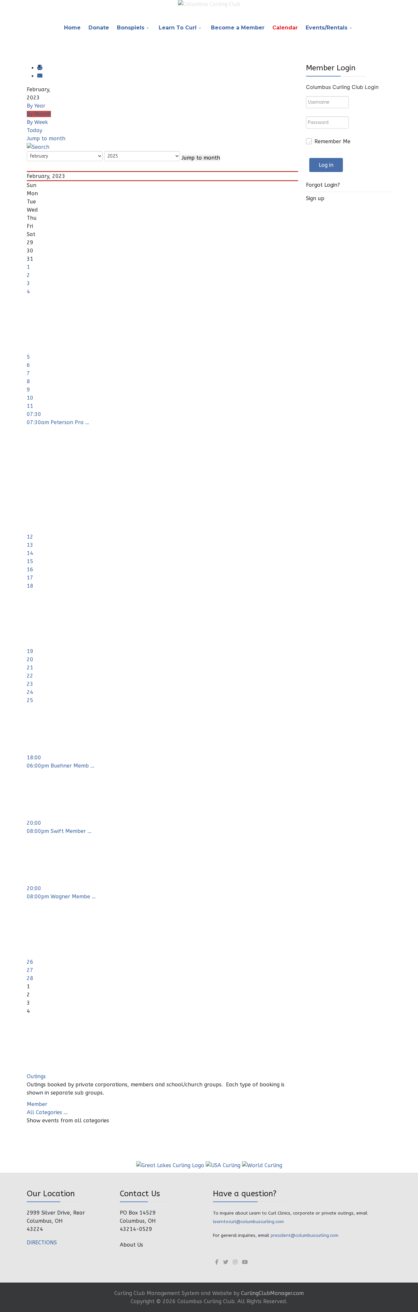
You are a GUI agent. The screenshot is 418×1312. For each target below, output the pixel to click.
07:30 (34, 414)
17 (30, 578)
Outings (36, 1076)
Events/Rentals (326, 28)
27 (30, 970)
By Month (39, 114)
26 (30, 962)
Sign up (315, 198)
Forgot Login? (323, 185)
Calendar (285, 28)
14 (30, 553)
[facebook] (216, 1262)
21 (30, 668)
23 (30, 684)
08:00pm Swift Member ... (59, 831)
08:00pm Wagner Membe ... (61, 896)
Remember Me (332, 141)
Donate (98, 28)
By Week (37, 122)
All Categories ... (47, 1112)
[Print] (39, 68)
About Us (131, 1245)
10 (30, 398)
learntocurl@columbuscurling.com (248, 1221)
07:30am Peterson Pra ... (58, 422)
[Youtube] (245, 1262)
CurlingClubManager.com (272, 1293)
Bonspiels (130, 28)
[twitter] (225, 1262)
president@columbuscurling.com (304, 1235)
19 (30, 651)
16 (30, 569)
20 (30, 659)
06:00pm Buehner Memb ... (60, 766)
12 (30, 537)
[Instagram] (235, 1262)
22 (30, 676)
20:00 (34, 823)
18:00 (34, 757)
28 (30, 978)
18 (30, 586)
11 (30, 406)
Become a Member (238, 28)
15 (30, 561)
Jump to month (46, 138)
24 (30, 692)
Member (37, 1104)
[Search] (38, 147)
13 (30, 545)
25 (30, 700)
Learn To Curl (178, 28)
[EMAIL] (39, 76)
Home (72, 28)
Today (34, 130)
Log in (326, 165)
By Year (36, 106)
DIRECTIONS (42, 1242)
